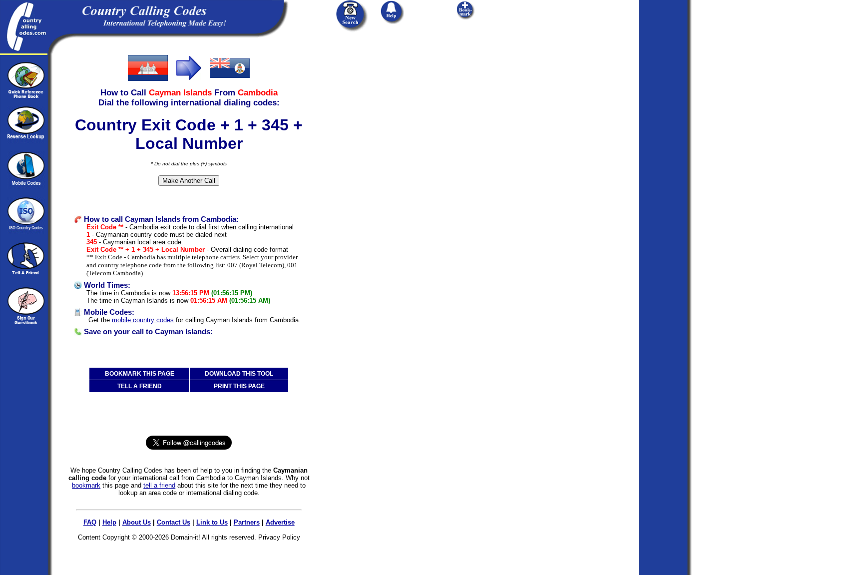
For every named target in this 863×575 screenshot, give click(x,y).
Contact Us (173, 522)
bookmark (86, 485)
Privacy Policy (279, 537)
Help (109, 522)
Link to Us (212, 522)
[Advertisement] (388, 115)
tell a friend (159, 485)
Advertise (280, 522)
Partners (247, 522)
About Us (136, 522)
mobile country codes (143, 320)
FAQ (89, 522)
